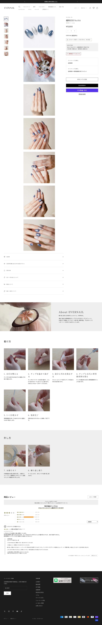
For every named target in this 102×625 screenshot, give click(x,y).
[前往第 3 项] (6, 30)
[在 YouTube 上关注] (17, 611)
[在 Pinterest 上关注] (13, 611)
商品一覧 (61, 6)
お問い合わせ (39, 605)
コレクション (21, 9)
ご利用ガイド (45, 9)
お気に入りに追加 (82, 79)
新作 (34, 6)
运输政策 (38, 589)
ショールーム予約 (40, 600)
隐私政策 (38, 584)
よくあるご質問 (40, 603)
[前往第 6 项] (6, 48)
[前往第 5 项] (6, 42)
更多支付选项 (82, 94)
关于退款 (38, 587)
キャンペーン (27, 6)
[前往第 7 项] (6, 53)
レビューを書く (93, 497)
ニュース (37, 9)
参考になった (94, 555)
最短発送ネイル (52, 6)
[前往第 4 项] (6, 36)
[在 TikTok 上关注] (21, 611)
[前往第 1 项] (6, 19)
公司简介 (38, 581)
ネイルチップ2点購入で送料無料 (51, 1)
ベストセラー (42, 6)
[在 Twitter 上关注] (4, 611)
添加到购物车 (82, 85)
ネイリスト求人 (40, 597)
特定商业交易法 (40, 592)
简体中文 (83, 8)
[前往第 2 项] (6, 24)
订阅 (7, 593)
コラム (29, 9)
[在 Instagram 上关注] (9, 611)
